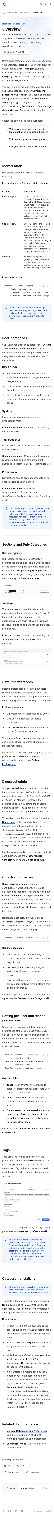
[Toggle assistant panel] (46, 4)
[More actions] (50, 4)
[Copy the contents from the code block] (43, 285)
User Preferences (28, 1128)
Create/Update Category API (33, 998)
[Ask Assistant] (47, 285)
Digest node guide (36, 859)
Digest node (30, 811)
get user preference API (33, 1231)
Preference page (29, 578)
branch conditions (12, 895)
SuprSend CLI (29, 106)
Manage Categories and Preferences (27, 1431)
